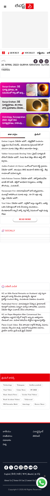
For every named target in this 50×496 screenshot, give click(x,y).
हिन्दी (13, 474)
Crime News (21, 390)
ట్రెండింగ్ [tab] (37, 134)
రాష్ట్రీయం (41, 53)
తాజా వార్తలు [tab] (12, 134)
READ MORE (25, 219)
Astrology (26, 404)
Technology (7, 385)
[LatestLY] (24, 6)
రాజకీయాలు (7, 436)
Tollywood (28, 400)
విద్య (4, 444)
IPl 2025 (33, 390)
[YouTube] (16, 467)
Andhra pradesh (35, 385)
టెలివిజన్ (36, 436)
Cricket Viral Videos (29, 395)
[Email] (35, 467)
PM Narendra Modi (10, 404)
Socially (30, 53)
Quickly (14, 53)
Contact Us (30, 480)
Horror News (39, 404)
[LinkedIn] (26, 467)
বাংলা (24, 474)
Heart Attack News (10, 395)
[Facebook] (6, 467)
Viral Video (7, 390)
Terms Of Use (18, 480)
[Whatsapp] (47, 61)
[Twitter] (41, 61)
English (7, 474)
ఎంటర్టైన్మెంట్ (38, 432)
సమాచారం (7, 440)
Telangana (20, 385)
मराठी (18, 474)
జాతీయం (7, 432)
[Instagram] (21, 467)
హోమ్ (3, 61)
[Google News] (30, 467)
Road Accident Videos (11, 400)
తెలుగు (30, 474)
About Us (8, 480)
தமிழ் (38, 474)
